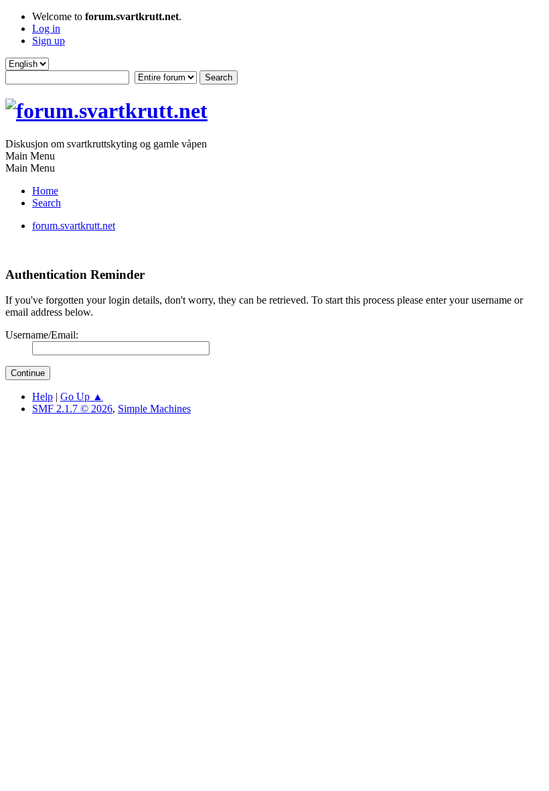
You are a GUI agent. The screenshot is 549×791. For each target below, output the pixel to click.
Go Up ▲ (81, 396)
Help (42, 396)
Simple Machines (154, 408)
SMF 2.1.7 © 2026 (72, 408)
